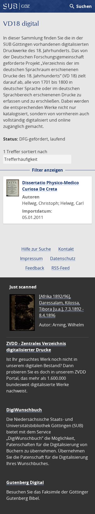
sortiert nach (34, 151)
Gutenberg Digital (25, 482)
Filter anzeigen (47, 170)
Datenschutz (62, 258)
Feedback (34, 268)
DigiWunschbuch (24, 410)
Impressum (31, 258)
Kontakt (66, 249)
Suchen (80, 6)
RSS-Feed (60, 268)
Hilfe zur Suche (36, 249)
